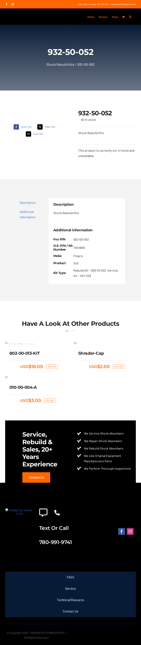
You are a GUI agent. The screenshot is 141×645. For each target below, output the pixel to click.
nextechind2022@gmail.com (123, 4)
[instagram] (130, 531)
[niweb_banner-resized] (20, 510)
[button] (130, 16)
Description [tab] (28, 202)
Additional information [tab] (28, 214)
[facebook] (121, 531)
